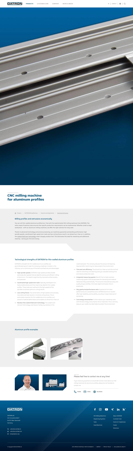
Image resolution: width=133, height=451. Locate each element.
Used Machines (98, 425)
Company (55, 4)
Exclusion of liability (120, 447)
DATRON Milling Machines (31, 213)
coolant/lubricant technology (26, 236)
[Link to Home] (14, 3)
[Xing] (112, 409)
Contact (114, 4)
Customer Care (42, 4)
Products (29, 4)
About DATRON (117, 416)
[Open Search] (125, 4)
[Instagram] (100, 409)
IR (108, 4)
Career (115, 425)
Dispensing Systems (99, 419)
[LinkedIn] (118, 409)
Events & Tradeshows (119, 422)
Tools (95, 422)
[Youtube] (106, 409)
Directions (116, 428)
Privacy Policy (107, 447)
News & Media (68, 4)
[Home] (15, 213)
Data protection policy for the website (83, 447)
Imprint (98, 447)
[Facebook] (95, 409)
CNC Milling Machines (100, 416)
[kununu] (124, 409)
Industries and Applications (47, 213)
